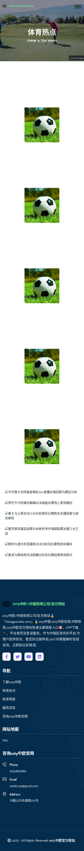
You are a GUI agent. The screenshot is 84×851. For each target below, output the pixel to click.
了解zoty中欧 (11, 682)
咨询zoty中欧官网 (15, 716)
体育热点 (8, 690)
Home (31, 40)
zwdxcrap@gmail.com (24, 786)
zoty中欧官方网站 (62, 840)
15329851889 (18, 771)
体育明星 (8, 699)
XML (5, 740)
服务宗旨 (8, 708)
